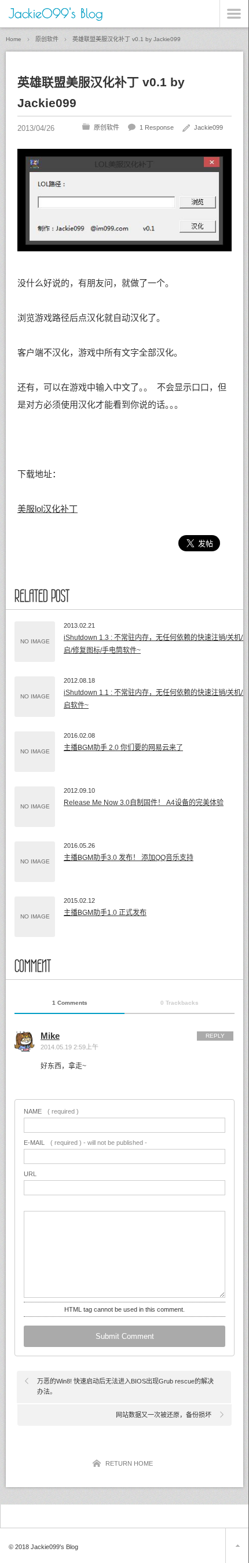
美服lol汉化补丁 (47, 509)
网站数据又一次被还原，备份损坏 (163, 1414)
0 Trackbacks (179, 1003)
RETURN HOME (129, 1463)
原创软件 (106, 127)
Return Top (237, 1545)
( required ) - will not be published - (85, 1143)
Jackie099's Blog (56, 13)
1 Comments (69, 1003)
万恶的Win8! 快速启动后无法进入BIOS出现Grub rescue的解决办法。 (125, 1386)
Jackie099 (208, 127)
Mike (50, 1036)
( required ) (51, 1111)
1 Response (157, 127)
